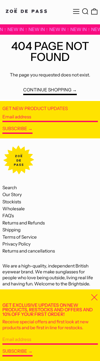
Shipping (11, 229)
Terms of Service (19, 237)
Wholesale (13, 208)
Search (9, 187)
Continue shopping (47, 89)
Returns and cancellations (28, 251)
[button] (85, 11)
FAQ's (8, 215)
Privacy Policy (16, 244)
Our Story (12, 194)
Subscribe (14, 128)
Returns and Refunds (23, 223)
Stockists (11, 201)
